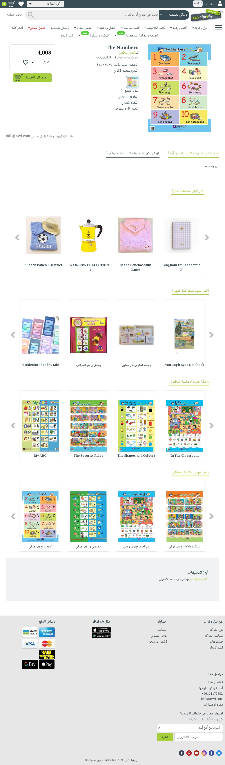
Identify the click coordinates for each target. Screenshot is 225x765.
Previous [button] (207, 237)
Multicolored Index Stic (40, 365)
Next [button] (18, 237)
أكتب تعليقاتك (199, 579)
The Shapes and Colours (136, 456)
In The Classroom (185, 456)
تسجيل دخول (210, 4)
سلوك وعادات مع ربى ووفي (185, 546)
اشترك (165, 737)
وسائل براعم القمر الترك (88, 365)
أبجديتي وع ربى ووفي (88, 546)
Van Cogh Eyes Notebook (184, 365)
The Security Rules (88, 456)
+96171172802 (212, 694)
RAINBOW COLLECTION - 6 (89, 268)
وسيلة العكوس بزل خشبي (136, 365)
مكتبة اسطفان (127, 53)
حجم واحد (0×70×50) (112, 65)
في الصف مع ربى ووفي (136, 546)
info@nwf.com (18, 136)
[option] (181, 237)
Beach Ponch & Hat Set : (43, 265)
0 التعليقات (104, 58)
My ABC (40, 456)
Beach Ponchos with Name (135, 268)
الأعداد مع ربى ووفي (40, 546)
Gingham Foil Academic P (181, 268)
